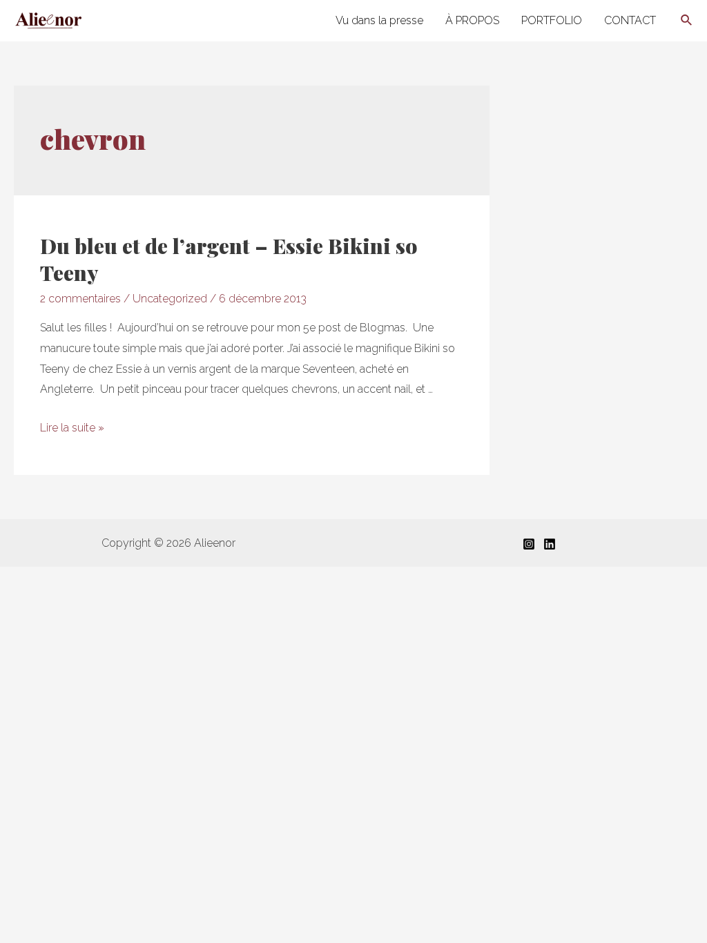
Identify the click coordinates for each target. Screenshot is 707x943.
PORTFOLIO (551, 20)
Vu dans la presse (379, 20)
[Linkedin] (549, 544)
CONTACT (630, 20)
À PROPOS (472, 20)
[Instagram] (529, 544)
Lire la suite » (72, 427)
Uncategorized (170, 298)
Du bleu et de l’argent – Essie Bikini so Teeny (229, 259)
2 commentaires (80, 298)
